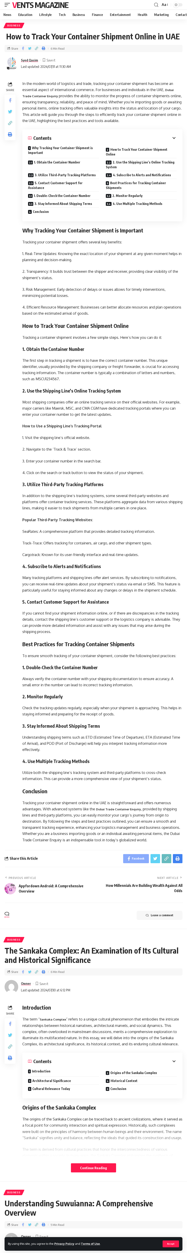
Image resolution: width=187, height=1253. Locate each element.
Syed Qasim (29, 60)
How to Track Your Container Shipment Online (136, 152)
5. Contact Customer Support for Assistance (55, 185)
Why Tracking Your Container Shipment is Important (60, 150)
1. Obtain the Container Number (57, 162)
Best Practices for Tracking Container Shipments (136, 185)
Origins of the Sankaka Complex (133, 1073)
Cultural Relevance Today (51, 1089)
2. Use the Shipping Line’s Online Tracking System (140, 164)
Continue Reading (93, 1168)
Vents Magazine (40, 5)
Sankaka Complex (53, 1019)
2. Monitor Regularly (127, 196)
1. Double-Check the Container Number (62, 196)
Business (14, 25)
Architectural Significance (51, 1081)
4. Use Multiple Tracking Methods (137, 204)
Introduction (41, 1071)
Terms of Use (90, 1243)
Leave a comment (162, 915)
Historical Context (124, 1081)
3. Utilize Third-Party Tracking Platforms (65, 175)
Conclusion (41, 212)
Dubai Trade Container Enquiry (118, 809)
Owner (26, 983)
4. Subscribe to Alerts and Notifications (142, 175)
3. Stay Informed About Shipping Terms (63, 204)
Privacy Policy (64, 1243)
